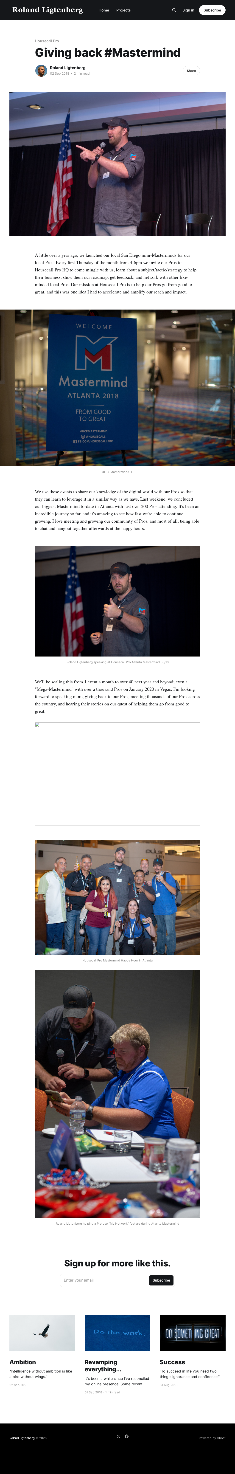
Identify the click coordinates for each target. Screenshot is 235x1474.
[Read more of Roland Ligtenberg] (41, 70)
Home (104, 10)
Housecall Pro (47, 41)
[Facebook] (127, 1436)
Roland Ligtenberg (68, 67)
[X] (118, 1436)
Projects (123, 10)
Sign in (188, 10)
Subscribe (212, 10)
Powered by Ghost (212, 1438)
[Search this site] (174, 10)
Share (191, 71)
